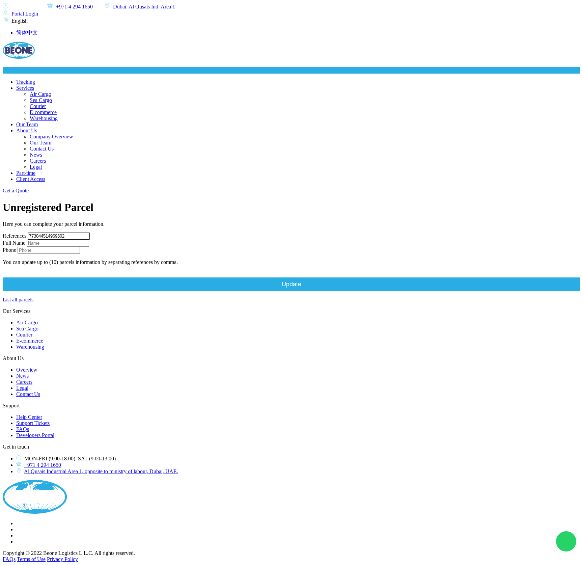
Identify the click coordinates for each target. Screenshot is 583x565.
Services (25, 88)
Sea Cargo (41, 100)
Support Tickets (33, 423)
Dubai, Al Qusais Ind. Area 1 (144, 6)
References (14, 236)
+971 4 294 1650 (74, 6)
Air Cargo (40, 94)
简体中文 (27, 32)
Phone (9, 250)
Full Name (14, 243)
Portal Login (24, 14)
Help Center (29, 417)
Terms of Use (31, 559)
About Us (26, 130)
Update (291, 284)
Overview (26, 370)
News (36, 155)
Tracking (25, 82)
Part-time (25, 173)
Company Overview (51, 136)
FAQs (22, 429)
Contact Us (42, 149)
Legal (36, 167)
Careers (38, 161)
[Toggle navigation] (291, 70)
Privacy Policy (62, 559)
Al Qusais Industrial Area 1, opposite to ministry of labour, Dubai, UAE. (101, 471)
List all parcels (18, 299)
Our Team (27, 124)
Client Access (30, 179)
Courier (38, 106)
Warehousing (44, 118)
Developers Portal (35, 435)
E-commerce (43, 112)
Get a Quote (16, 190)
